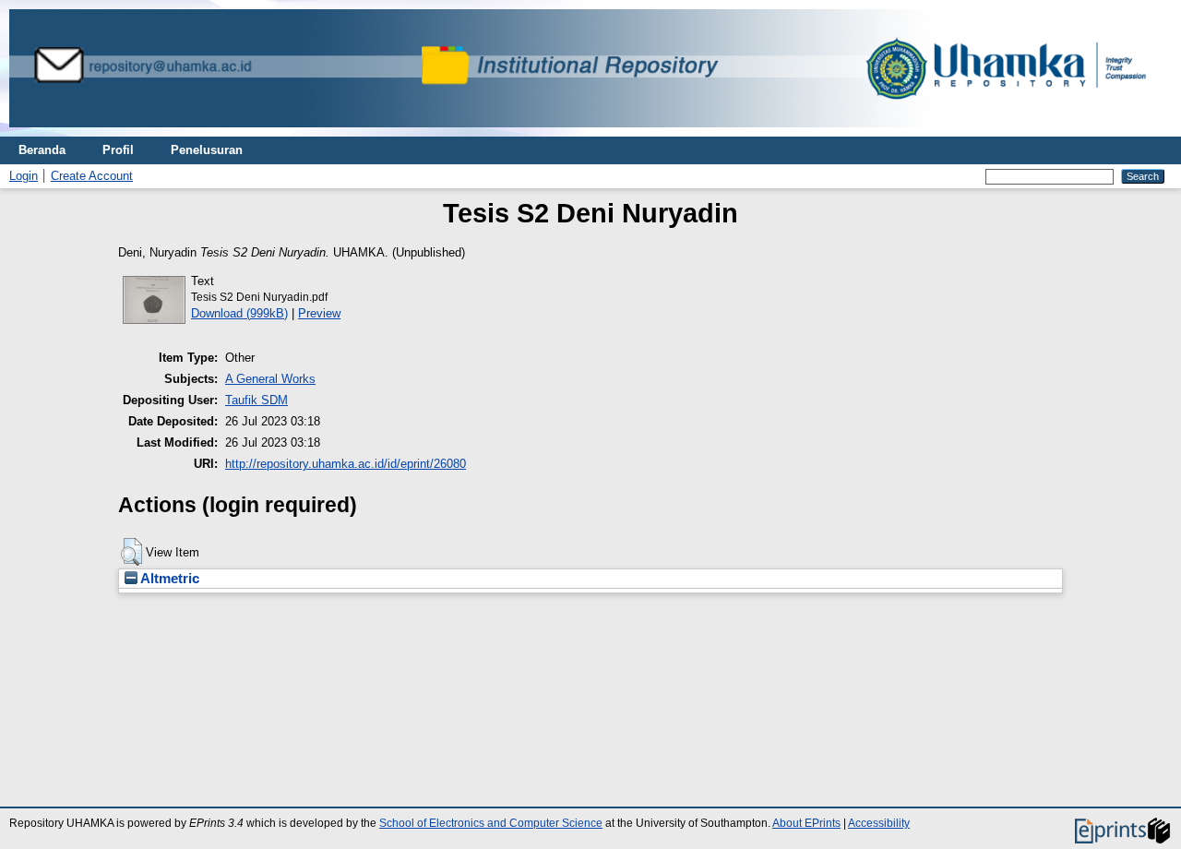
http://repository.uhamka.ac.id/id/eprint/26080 (345, 464)
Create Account (92, 176)
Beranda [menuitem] (42, 150)
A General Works (270, 379)
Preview (319, 313)
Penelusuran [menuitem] (207, 150)
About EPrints (806, 823)
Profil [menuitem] (118, 150)
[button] (131, 552)
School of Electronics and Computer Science (490, 823)
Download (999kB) (239, 313)
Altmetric (168, 578)
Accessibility (879, 823)
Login (23, 176)
